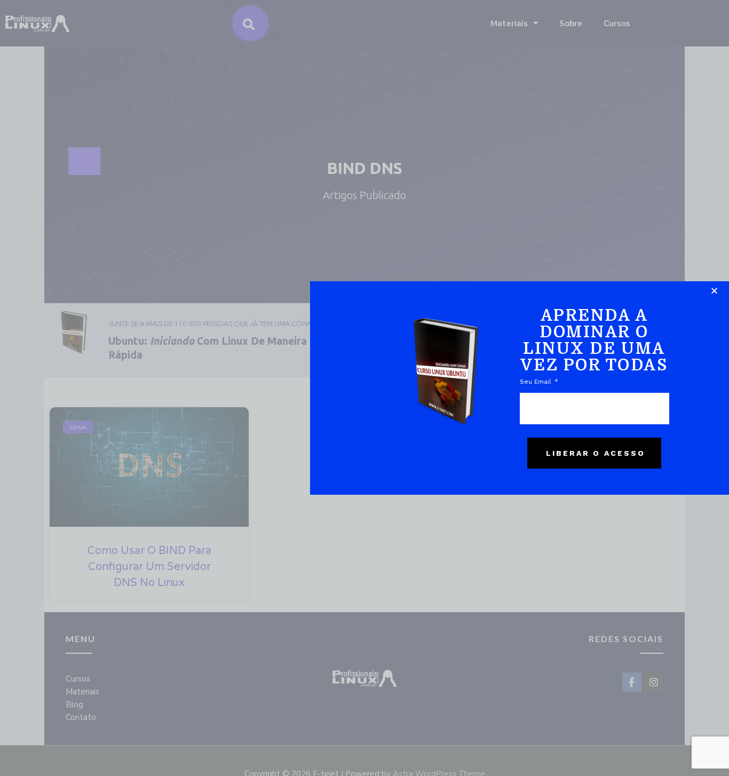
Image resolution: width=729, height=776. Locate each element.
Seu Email (536, 381)
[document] (364, 388)
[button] (714, 291)
